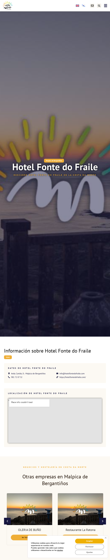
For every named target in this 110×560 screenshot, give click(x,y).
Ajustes (89, 552)
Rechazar (89, 546)
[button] (99, 6)
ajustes (60, 550)
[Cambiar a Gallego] (83, 6)
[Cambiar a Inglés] (77, 6)
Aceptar (89, 541)
